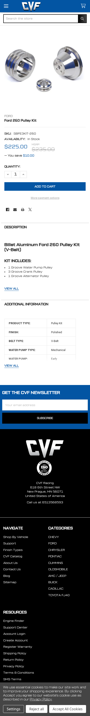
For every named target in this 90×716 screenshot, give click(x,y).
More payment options (45, 198)
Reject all (36, 709)
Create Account (15, 640)
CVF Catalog (12, 556)
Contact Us (12, 569)
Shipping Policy (14, 653)
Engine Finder (13, 620)
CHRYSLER (56, 550)
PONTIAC (55, 556)
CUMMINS (55, 562)
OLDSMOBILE (58, 569)
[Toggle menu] (6, 6)
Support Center (15, 627)
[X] (30, 209)
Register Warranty (17, 646)
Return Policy (13, 659)
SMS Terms (12, 679)
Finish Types (13, 550)
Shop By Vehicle (15, 537)
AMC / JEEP (57, 575)
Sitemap (9, 582)
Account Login (14, 633)
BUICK (52, 582)
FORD (52, 543)
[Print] (22, 209)
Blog (6, 575)
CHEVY (53, 537)
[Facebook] (7, 209)
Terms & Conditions (18, 672)
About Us (10, 562)
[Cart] (84, 6)
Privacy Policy (13, 666)
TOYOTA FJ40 (59, 595)
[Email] (15, 209)
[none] (45, 69)
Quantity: (12, 166)
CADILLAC (55, 588)
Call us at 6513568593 (45, 502)
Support (9, 543)
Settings (13, 709)
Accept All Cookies (68, 709)
